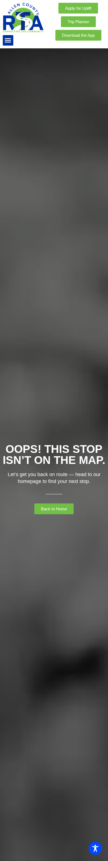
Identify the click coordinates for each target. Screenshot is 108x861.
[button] (8, 40)
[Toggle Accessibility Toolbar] (95, 848)
